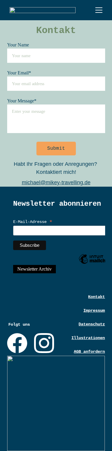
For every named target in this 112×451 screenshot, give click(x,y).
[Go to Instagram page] (44, 343)
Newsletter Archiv (34, 268)
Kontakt (96, 296)
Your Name (18, 44)
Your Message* (21, 100)
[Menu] (98, 10)
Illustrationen (88, 337)
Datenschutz (92, 324)
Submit (56, 148)
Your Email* (19, 72)
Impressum (94, 310)
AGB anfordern (89, 351)
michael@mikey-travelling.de (56, 182)
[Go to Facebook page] (17, 343)
